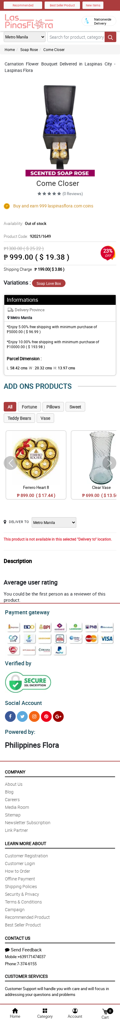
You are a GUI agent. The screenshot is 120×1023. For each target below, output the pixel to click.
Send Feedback (26, 949)
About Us (13, 784)
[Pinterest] (46, 716)
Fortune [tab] (29, 407)
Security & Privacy (22, 894)
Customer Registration (26, 856)
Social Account (23, 702)
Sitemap (13, 815)
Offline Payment (20, 879)
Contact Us (17, 938)
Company (15, 772)
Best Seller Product (62, 5)
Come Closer (54, 49)
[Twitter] (22, 716)
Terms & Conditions (23, 902)
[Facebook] (10, 716)
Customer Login (20, 863)
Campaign (15, 909)
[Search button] (110, 37)
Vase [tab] (45, 418)
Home (10, 49)
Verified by (18, 663)
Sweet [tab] (75, 407)
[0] (105, 1011)
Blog (9, 792)
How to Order (17, 871)
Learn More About (25, 843)
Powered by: (20, 731)
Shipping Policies (21, 886)
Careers (12, 799)
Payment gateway (27, 612)
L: (17, 367)
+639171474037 (32, 956)
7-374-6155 (27, 963)
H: (64, 367)
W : (40, 367)
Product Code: (27, 236)
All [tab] (10, 407)
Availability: (25, 223)
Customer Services (26, 976)
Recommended (23, 5)
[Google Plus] (58, 716)
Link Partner (16, 830)
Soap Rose (29, 49)
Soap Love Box (49, 283)
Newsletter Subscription (27, 822)
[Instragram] (34, 716)
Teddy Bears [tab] (19, 418)
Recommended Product (27, 917)
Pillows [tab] (53, 407)
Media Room (17, 807)
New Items (93, 5)
